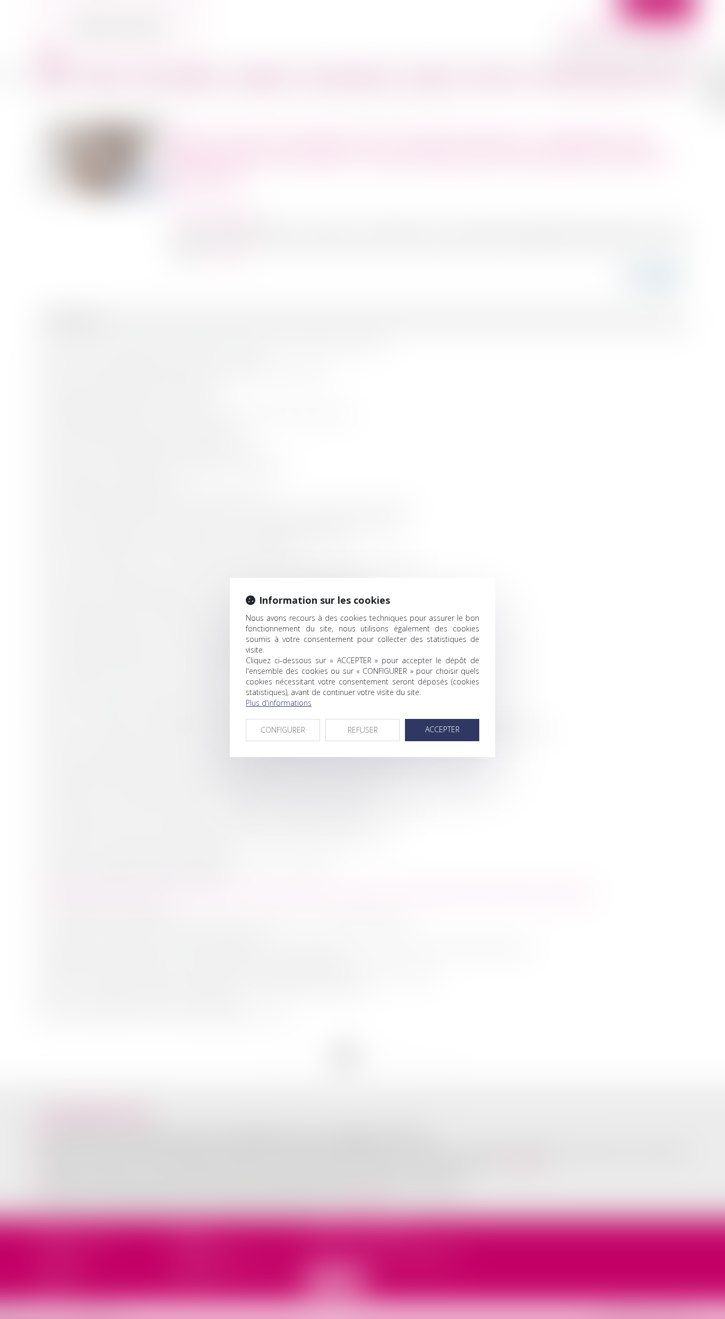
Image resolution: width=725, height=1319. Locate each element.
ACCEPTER (442, 729)
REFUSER (363, 730)
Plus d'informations (279, 703)
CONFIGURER (283, 730)
